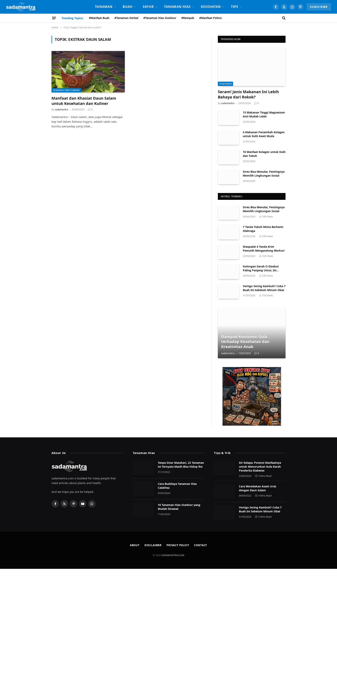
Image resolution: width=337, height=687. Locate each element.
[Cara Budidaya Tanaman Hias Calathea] (143, 489)
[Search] (283, 18)
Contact (200, 545)
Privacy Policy (178, 545)
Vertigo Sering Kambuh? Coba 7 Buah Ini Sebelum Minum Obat (264, 288)
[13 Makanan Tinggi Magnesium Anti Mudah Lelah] (228, 117)
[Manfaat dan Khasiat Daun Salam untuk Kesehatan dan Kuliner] (88, 71)
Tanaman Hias (177, 6)
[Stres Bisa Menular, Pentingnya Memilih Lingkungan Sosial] (228, 176)
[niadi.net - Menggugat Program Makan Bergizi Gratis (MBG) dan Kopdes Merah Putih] (252, 396)
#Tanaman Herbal (126, 18)
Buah (127, 6)
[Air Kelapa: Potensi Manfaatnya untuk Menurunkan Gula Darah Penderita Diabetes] (224, 467)
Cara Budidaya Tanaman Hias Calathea (177, 486)
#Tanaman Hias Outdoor (159, 18)
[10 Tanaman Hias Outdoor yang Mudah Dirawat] (143, 510)
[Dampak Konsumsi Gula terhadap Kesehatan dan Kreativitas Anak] (252, 332)
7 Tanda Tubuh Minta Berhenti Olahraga (263, 229)
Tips (234, 6)
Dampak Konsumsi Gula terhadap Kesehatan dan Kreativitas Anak (245, 341)
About (135, 545)
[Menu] (54, 18)
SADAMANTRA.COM (172, 555)
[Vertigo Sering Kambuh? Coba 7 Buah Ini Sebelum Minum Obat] (228, 291)
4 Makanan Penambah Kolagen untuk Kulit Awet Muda (264, 134)
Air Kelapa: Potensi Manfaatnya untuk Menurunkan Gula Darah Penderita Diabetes (260, 466)
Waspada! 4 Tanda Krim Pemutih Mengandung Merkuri (264, 248)
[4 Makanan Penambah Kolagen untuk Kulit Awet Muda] (228, 137)
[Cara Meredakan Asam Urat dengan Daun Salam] (224, 491)
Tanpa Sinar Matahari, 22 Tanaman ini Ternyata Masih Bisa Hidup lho (181, 464)
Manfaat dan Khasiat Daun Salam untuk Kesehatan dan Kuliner (83, 101)
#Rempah (187, 18)
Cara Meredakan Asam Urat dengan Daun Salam (257, 488)
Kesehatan (211, 6)
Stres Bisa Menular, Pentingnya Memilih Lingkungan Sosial (264, 173)
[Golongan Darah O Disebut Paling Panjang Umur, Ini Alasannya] (228, 271)
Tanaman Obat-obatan (66, 90)
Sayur (148, 6)
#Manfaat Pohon (210, 18)
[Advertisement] (117, 627)
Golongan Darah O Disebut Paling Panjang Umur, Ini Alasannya (261, 268)
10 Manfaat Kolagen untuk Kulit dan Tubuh (264, 154)
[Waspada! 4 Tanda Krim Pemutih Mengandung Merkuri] (228, 251)
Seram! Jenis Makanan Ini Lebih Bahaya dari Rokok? (248, 94)
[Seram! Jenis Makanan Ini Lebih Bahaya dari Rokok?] (252, 67)
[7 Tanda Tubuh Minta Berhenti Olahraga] (228, 232)
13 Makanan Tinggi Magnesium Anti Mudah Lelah (264, 114)
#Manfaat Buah (99, 18)
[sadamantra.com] (20, 7)
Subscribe (319, 7)
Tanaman (104, 6)
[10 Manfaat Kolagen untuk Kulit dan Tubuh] (228, 157)
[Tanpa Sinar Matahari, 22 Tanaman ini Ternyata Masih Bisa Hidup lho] (143, 467)
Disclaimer (153, 545)
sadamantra (61, 109)
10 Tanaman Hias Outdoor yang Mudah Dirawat (179, 507)
